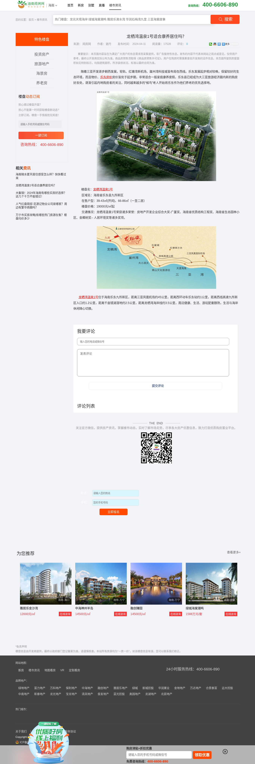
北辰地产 (166, 694)
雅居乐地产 (120, 688)
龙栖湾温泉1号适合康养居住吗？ (36, 185)
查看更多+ (234, 552)
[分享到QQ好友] (215, 44)
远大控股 (227, 688)
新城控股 (148, 688)
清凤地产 (87, 694)
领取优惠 (202, 755)
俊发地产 (103, 694)
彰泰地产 (39, 694)
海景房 (41, 73)
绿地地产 (23, 688)
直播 (102, 5)
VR (62, 670)
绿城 (135, 688)
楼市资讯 (115, 5)
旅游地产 (41, 64)
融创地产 (103, 688)
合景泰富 (211, 688)
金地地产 (179, 688)
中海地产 (87, 688)
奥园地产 (135, 694)
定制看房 (74, 670)
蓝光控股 (119, 694)
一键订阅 (41, 135)
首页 (70, 5)
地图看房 (50, 670)
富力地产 (39, 688)
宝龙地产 (71, 694)
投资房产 (41, 54)
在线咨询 (65, 613)
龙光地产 (55, 694)
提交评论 (158, 385)
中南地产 (23, 694)
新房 (81, 5)
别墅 (91, 5)
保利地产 (71, 688)
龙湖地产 (150, 694)
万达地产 (195, 688)
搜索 (228, 19)
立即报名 (113, 512)
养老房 (41, 83)
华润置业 (164, 688)
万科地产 (55, 688)
